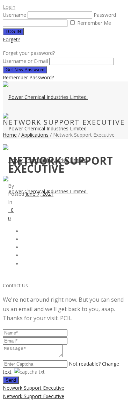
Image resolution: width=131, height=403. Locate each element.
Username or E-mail (25, 61)
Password (105, 15)
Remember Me (93, 23)
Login (9, 6)
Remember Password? (28, 77)
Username (14, 15)
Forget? (11, 39)
